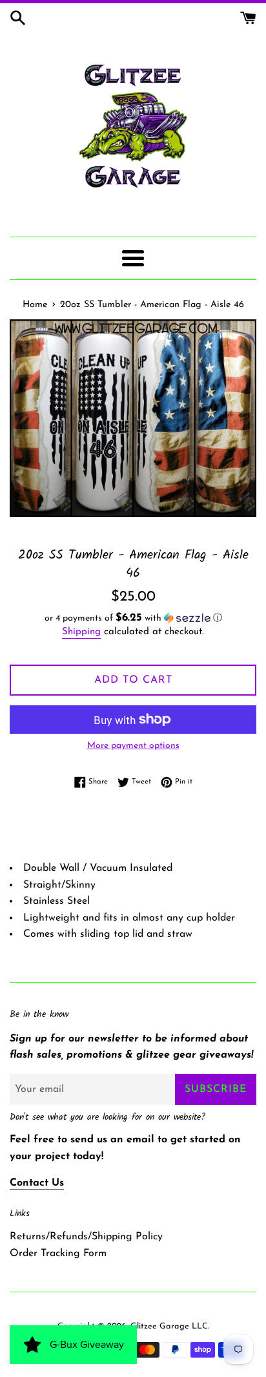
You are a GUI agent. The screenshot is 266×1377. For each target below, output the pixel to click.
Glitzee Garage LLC (169, 1326)
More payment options (133, 746)
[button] (133, 618)
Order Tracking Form (58, 1253)
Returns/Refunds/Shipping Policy (86, 1237)
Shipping (81, 632)
